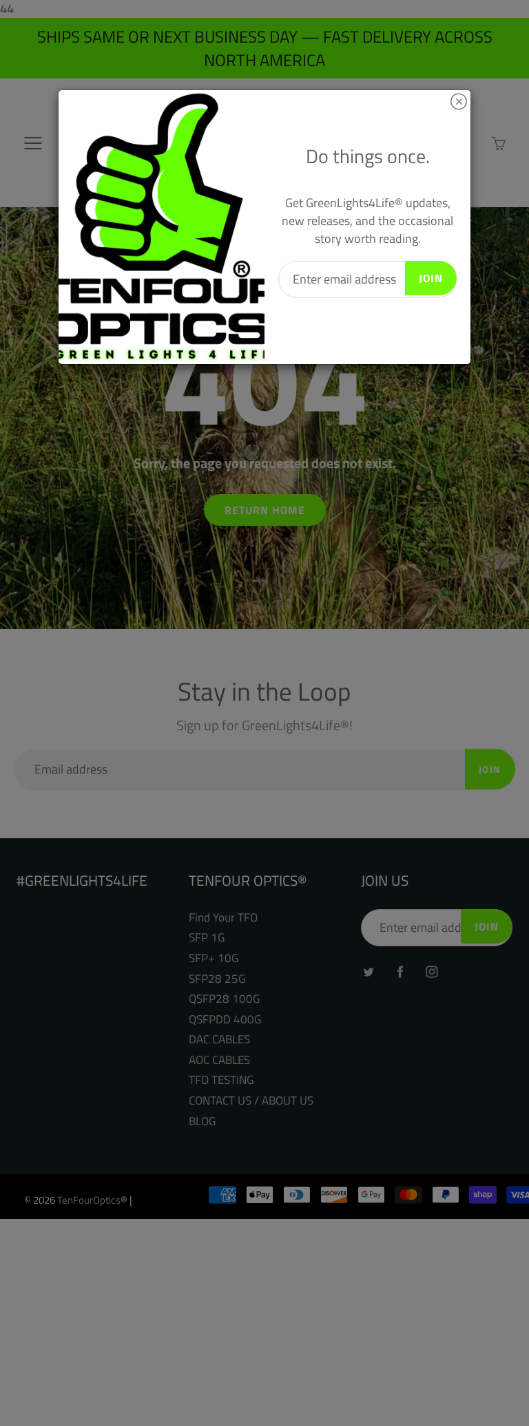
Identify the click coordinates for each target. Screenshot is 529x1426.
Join (431, 278)
